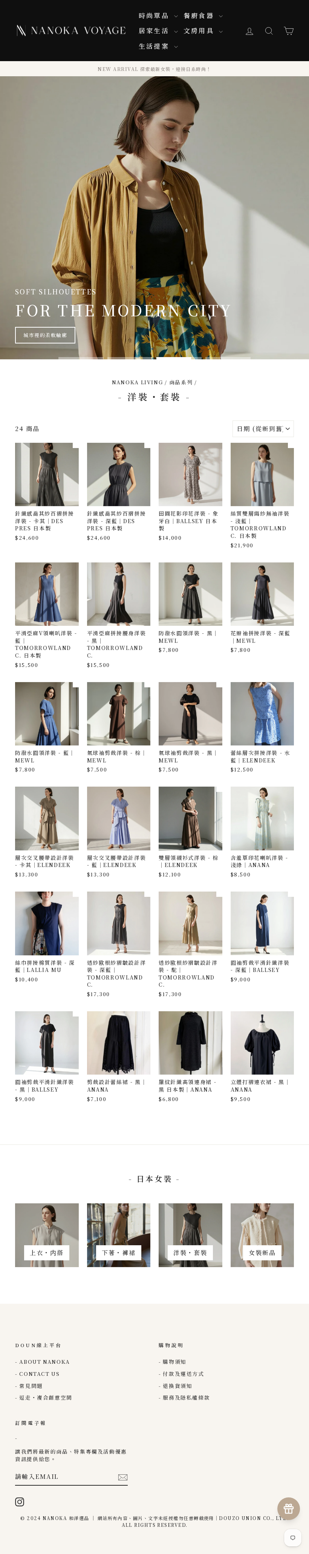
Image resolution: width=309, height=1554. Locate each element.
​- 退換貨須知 (175, 1385)
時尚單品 (155, 15)
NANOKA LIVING (137, 382)
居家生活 (155, 30)
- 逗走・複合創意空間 (43, 1397)
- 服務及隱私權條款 (184, 1397)
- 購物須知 (173, 1361)
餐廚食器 (200, 15)
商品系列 (181, 382)
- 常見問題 (29, 1385)
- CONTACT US (37, 1373)
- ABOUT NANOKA (42, 1361)
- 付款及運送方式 (181, 1373)
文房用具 (200, 30)
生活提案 (155, 46)
